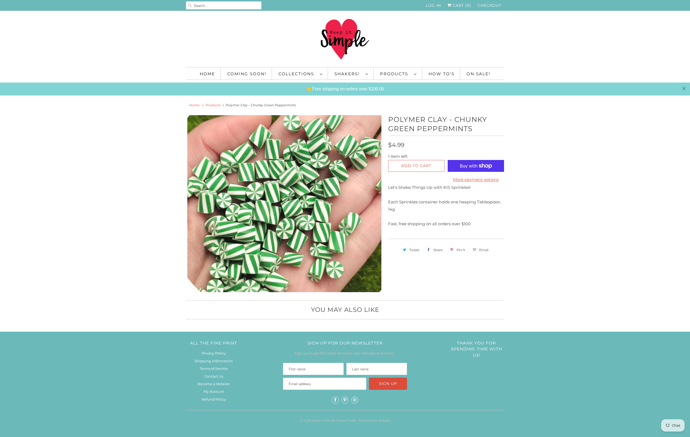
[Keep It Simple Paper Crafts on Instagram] (354, 400)
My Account (213, 391)
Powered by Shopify (374, 420)
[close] (684, 88)
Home (207, 73)
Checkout (489, 5)
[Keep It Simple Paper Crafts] (345, 40)
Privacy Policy (214, 353)
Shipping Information (214, 361)
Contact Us (213, 376)
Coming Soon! (246, 73)
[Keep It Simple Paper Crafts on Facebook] (335, 400)
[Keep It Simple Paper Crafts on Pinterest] (345, 400)
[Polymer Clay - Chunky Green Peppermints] (284, 203)
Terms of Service (214, 368)
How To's (441, 73)
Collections (297, 73)
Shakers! (348, 73)
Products (395, 73)
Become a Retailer (214, 384)
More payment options (476, 179)
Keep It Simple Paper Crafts (334, 420)
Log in (433, 5)
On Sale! (478, 73)
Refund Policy (214, 399)
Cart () (461, 5)
